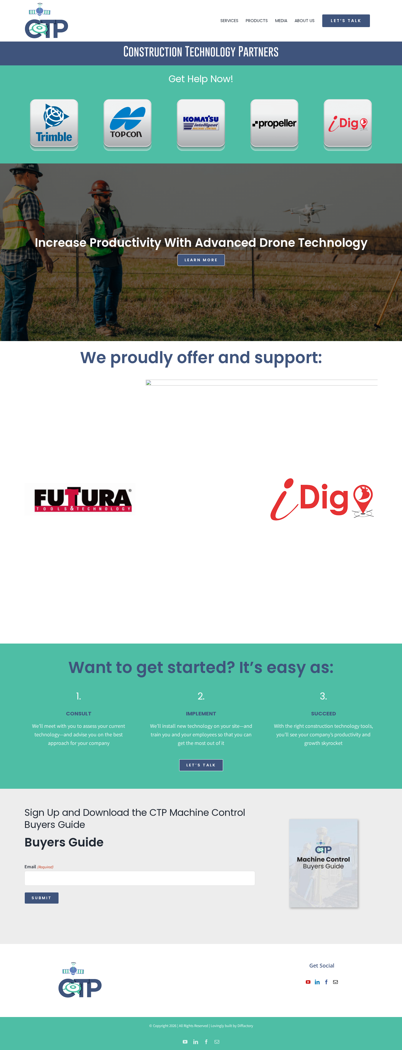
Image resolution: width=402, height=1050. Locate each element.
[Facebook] (326, 982)
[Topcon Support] (127, 98)
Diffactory (245, 1025)
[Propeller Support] (274, 98)
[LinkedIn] (317, 982)
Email (38, 867)
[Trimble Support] (54, 98)
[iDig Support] (348, 98)
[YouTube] (308, 982)
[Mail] (335, 982)
